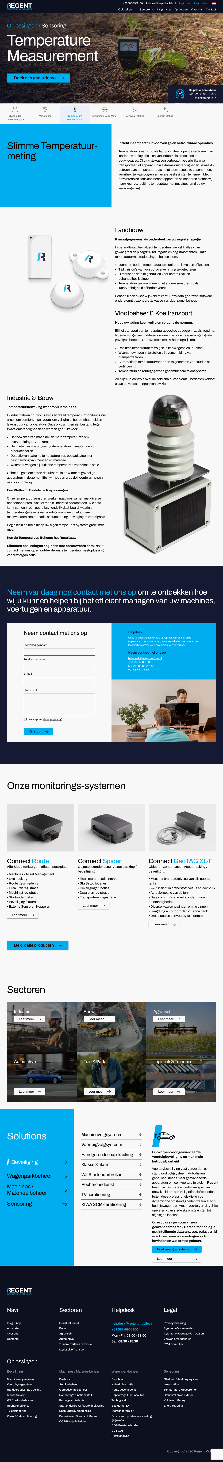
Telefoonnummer (34, 659)
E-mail (28, 673)
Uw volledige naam (35, 645)
